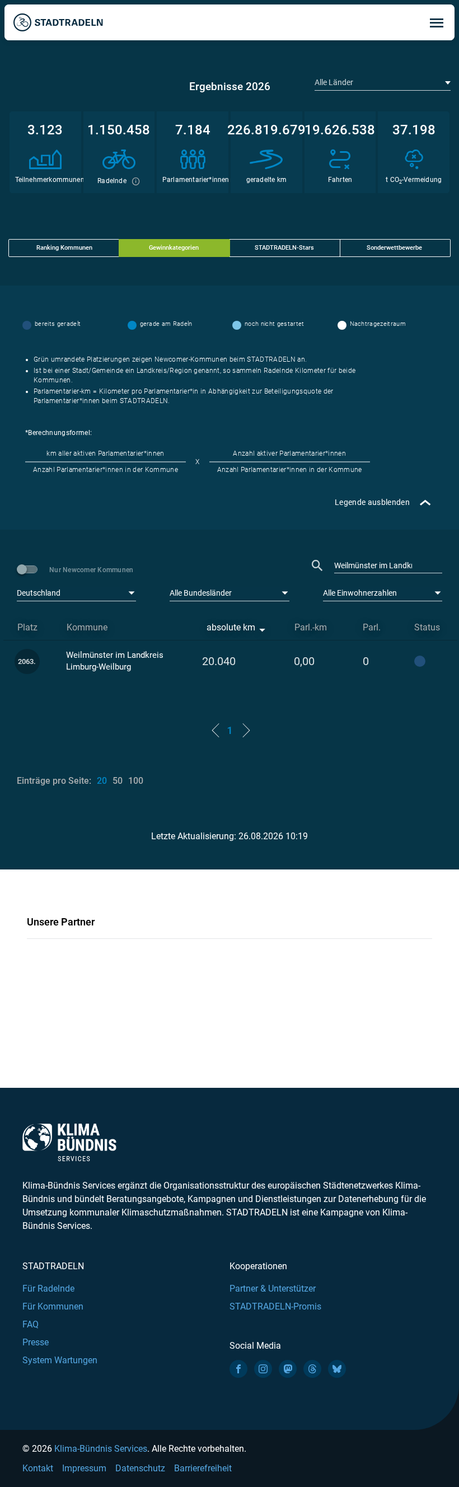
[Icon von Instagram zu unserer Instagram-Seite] (263, 1369)
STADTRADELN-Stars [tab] (284, 247)
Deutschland (38, 592)
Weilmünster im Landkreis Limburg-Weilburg (114, 661)
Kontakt (37, 1468)
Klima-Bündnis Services (100, 1448)
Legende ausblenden (372, 502)
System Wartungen (59, 1360)
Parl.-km (310, 627)
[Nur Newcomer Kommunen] (29, 569)
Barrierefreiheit (203, 1468)
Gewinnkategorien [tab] (174, 247)
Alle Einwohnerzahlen (360, 592)
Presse (35, 1342)
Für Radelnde (48, 1288)
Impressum (84, 1468)
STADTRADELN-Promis (275, 1306)
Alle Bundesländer (201, 592)
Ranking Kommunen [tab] (64, 247)
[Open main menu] (437, 22)
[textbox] (381, 82)
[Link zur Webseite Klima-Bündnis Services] (69, 1142)
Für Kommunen (52, 1306)
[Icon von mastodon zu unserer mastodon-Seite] (288, 1369)
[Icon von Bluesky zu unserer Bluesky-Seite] (337, 1369)
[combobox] (383, 82)
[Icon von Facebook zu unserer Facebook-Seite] (238, 1369)
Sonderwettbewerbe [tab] (394, 247)
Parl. (372, 627)
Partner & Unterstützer (273, 1288)
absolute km (231, 627)
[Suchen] (317, 566)
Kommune (87, 627)
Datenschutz (140, 1468)
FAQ (30, 1324)
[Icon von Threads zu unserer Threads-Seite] (312, 1369)
